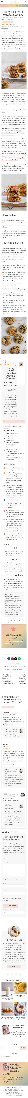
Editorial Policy (13, 1092)
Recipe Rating (7, 879)
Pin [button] (12, 421)
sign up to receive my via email (13, 6)
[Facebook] (16, 974)
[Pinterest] (12, 974)
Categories (14, 1053)
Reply (16, 731)
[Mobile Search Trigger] (26, 2)
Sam (6, 730)
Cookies (13, 9)
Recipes (8, 9)
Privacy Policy (7, 1090)
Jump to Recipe (6, 22)
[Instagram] (7, 974)
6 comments (10, 19)
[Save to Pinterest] (12, 658)
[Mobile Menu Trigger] (2, 2)
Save (23, 421)
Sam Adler (5, 17)
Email (5, 891)
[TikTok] (20, 974)
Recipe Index (8, 1089)
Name (5, 883)
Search (23, 1047)
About (20, 1087)
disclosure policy (4, 28)
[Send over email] (19, 658)
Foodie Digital (19, 1095)
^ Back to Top (9, 1087)
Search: (14, 1044)
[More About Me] (14, 931)
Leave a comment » (18, 669)
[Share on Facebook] (8, 658)
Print (6, 421)
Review (18, 421)
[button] (2, 24)
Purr (10, 1095)
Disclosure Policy (18, 1090)
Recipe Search (18, 1089)
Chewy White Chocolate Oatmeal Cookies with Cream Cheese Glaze (7, 680)
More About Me (14, 966)
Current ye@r (7, 910)
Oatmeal (17, 663)
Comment (6, 862)
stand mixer (8, 272)
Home (2, 9)
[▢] (5, 433)
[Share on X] (15, 658)
